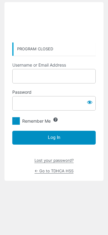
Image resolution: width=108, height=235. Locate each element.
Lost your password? (54, 160)
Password (22, 92)
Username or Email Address (39, 64)
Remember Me (36, 121)
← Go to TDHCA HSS (54, 170)
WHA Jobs (54, 22)
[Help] (55, 119)
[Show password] (90, 102)
